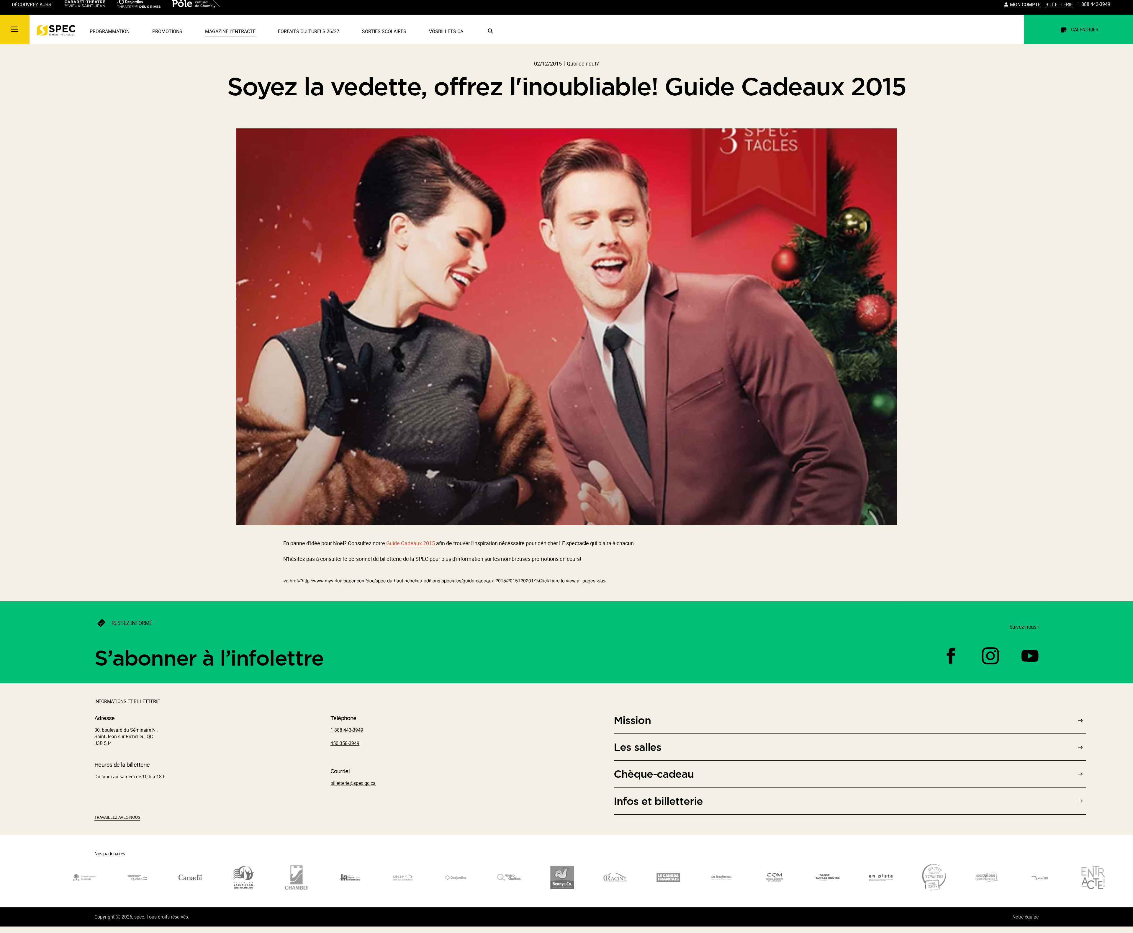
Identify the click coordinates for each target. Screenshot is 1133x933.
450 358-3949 (344, 749)
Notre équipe (1025, 922)
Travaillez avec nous (117, 823)
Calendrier (1084, 35)
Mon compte (1025, 10)
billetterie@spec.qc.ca (353, 788)
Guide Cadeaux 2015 (410, 548)
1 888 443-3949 (1094, 9)
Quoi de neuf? (583, 69)
